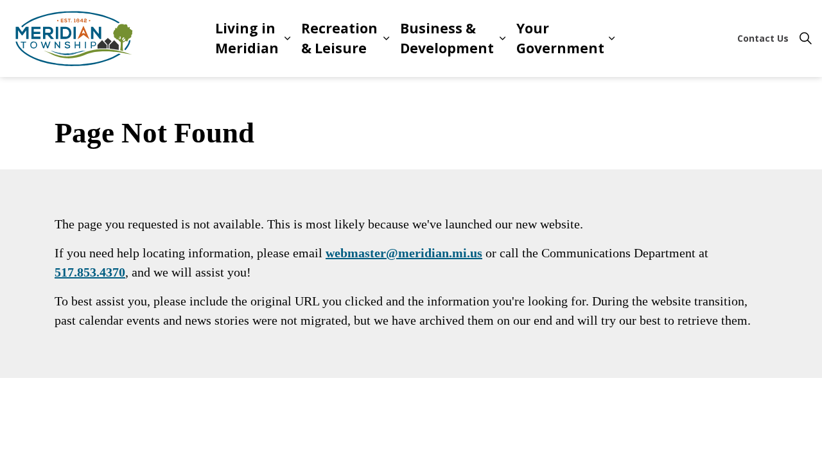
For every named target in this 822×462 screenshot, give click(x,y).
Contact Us (763, 38)
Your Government (560, 38)
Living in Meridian (247, 38)
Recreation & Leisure (339, 38)
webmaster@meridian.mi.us (404, 253)
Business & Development (447, 38)
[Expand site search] (805, 38)
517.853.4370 (90, 272)
